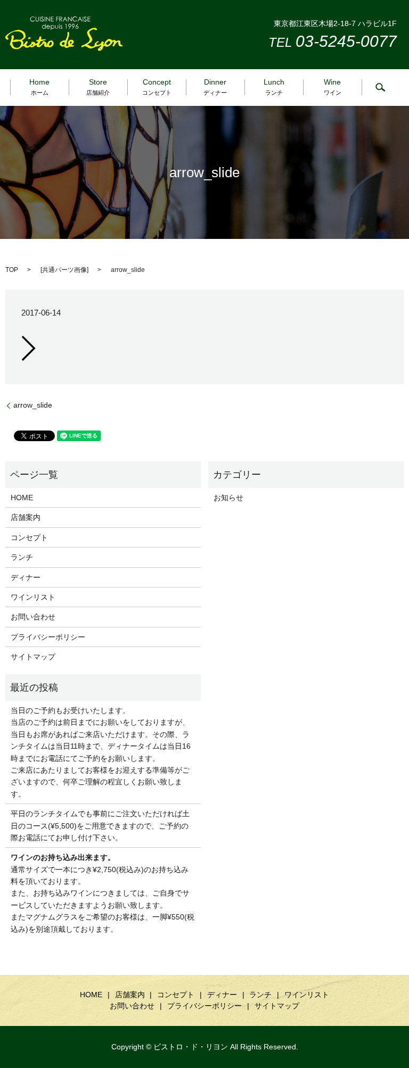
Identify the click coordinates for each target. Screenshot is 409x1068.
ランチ (22, 557)
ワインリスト (33, 597)
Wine (332, 86)
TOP (11, 270)
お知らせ (228, 497)
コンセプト (29, 537)
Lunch (274, 86)
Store (98, 86)
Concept (156, 86)
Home (39, 86)
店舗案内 (25, 517)
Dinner (215, 86)
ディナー (25, 577)
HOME (22, 497)
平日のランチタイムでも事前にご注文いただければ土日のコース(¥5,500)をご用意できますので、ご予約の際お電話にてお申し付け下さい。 (100, 825)
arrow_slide (32, 405)
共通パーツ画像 (64, 270)
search (380, 87)
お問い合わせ (33, 616)
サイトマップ (33, 656)
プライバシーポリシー (48, 637)
